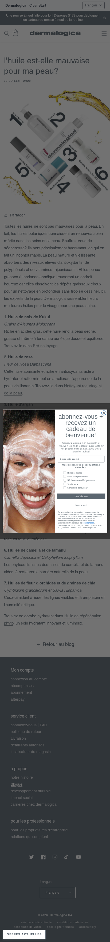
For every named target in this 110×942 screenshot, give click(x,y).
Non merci (81, 505)
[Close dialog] (103, 412)
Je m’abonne (81, 496)
